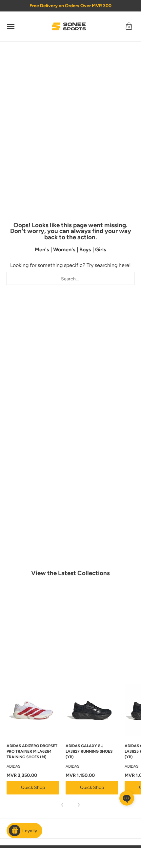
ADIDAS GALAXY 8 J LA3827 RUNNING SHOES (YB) (89, 752)
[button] (128, 26)
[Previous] (62, 805)
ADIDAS (13, 766)
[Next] (78, 805)
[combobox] (70, 278)
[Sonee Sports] (69, 26)
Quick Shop (33, 787)
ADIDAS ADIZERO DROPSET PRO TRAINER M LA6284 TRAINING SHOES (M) (32, 752)
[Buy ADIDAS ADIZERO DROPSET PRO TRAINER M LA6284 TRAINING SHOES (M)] (33, 710)
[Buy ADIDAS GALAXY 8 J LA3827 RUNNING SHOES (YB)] (92, 710)
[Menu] (10, 26)
